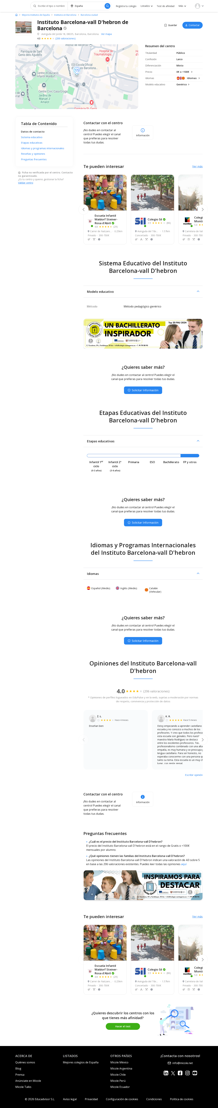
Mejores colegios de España (80, 1062)
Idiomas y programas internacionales (42, 148)
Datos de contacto (33, 131)
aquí (183, 864)
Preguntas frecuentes (34, 159)
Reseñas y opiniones (33, 153)
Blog (18, 1068)
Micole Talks (23, 1087)
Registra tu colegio (126, 6)
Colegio (155, 219)
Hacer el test (122, 1026)
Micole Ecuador (120, 1087)
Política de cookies (181, 1099)
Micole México (119, 1062)
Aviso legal (70, 1099)
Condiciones (154, 1099)
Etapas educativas (31, 142)
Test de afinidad (165, 6)
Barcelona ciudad (89, 15)
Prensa (19, 1074)
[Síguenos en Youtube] (194, 1073)
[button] (143, 291)
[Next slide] (203, 209)
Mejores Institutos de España (36, 15)
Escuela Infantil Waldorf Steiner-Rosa (106, 219)
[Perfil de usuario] (199, 6)
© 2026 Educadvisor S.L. (40, 1099)
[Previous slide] (83, 209)
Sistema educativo (31, 137)
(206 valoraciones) (65, 38)
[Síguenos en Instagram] (187, 1073)
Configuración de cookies (122, 1099)
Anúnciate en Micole (28, 1081)
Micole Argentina (121, 1068)
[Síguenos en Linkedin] (166, 1073)
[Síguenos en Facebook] (180, 1073)
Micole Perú (118, 1081)
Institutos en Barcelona (65, 15)
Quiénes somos (25, 1062)
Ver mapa (106, 34)
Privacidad (91, 1099)
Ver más (197, 166)
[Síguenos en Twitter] (173, 1073)
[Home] (16, 15)
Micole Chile (118, 1074)
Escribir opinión (194, 775)
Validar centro (25, 182)
